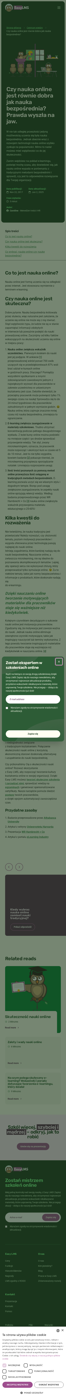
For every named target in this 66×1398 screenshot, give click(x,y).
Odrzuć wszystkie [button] (49, 1384)
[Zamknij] (59, 661)
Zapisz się (33, 734)
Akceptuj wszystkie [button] (17, 1384)
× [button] (62, 1330)
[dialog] (33, 1362)
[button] (33, 1392)
